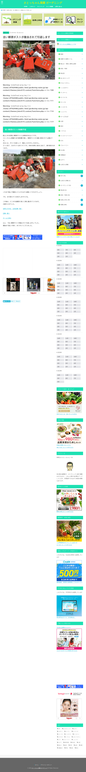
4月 (67, 253)
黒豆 (77, 748)
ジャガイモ (68, 734)
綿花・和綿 (64, 68)
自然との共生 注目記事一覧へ (12, 208)
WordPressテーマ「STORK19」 (66, 617)
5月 (67, 271)
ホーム (37, 765)
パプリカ (68, 737)
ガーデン (68, 731)
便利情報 (67, 742)
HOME (25, 6)
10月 (75, 265)
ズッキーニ (76, 734)
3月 (75, 253)
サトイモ (60, 734)
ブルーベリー (67, 739)
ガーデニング (66, 185)
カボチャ (60, 731)
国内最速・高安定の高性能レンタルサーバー (69, 582)
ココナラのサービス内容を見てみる (67, 650)
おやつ (75, 728)
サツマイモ (75, 731)
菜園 (64, 204)
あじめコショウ (67, 728)
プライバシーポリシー (46, 765)
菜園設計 (60, 748)
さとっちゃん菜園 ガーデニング (43, 2)
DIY (14, 301)
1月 (67, 256)
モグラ (60, 742)
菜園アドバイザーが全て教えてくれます (68, 236)
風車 (72, 748)
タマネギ (60, 737)
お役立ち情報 (65, 180)
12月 (58, 283)
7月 (67, 250)
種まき (60, 745)
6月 (75, 250)
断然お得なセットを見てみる (65, 511)
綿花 (66, 745)
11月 (67, 265)
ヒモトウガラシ (76, 737)
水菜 (79, 742)
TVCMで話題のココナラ (64, 627)
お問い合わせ (58, 6)
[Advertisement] (18, 261)
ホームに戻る (7, 218)
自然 (19, 301)
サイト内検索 (49, 6)
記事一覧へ (6, 213)
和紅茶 (64, 190)
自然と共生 (9, 10)
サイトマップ (40, 6)
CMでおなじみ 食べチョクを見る (67, 414)
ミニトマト (75, 739)
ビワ (59, 739)
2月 (67, 274)
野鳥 (67, 748)
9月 (58, 286)
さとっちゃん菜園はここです (67, 44)
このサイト (32, 6)
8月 (67, 268)
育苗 (71, 745)
